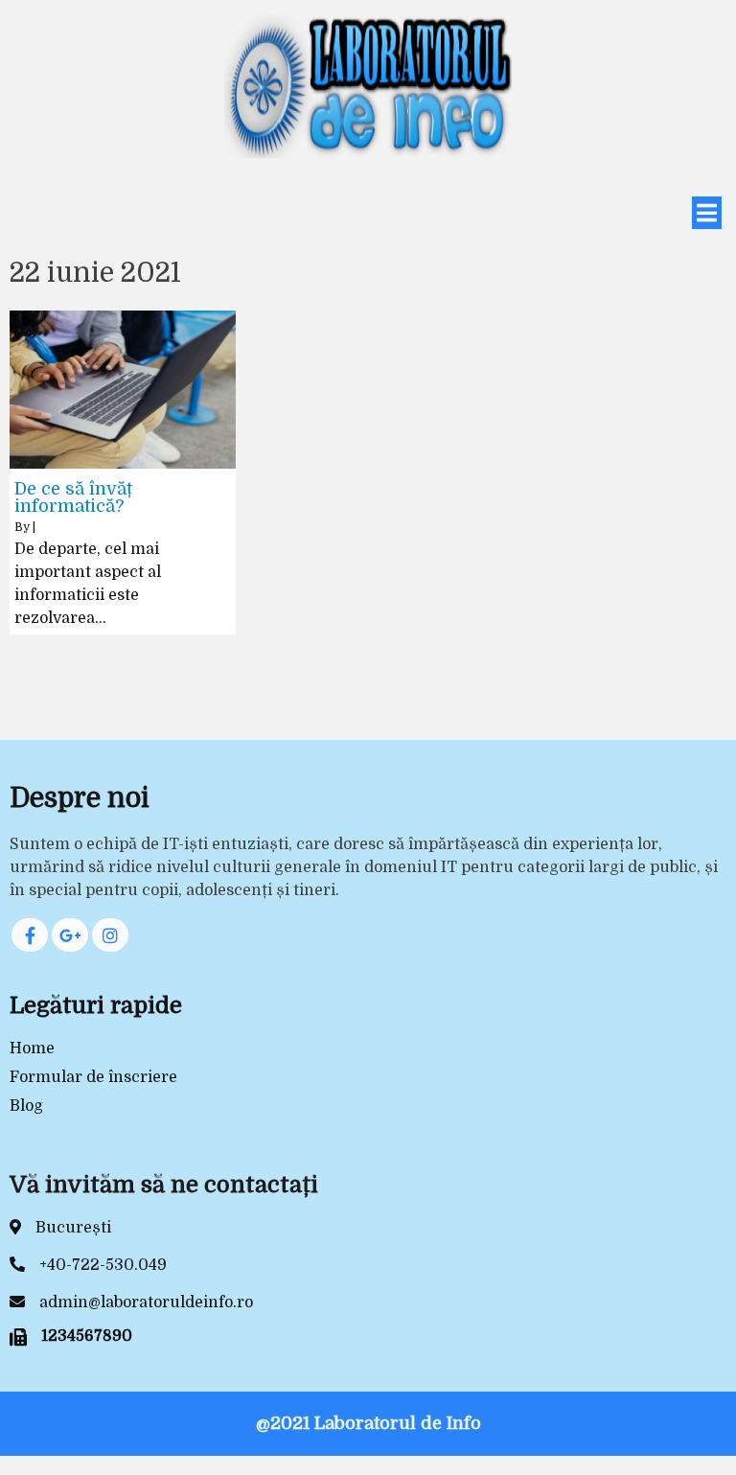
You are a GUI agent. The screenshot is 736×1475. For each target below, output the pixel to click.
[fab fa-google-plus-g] (70, 935)
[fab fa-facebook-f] (30, 935)
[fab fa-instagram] (110, 935)
